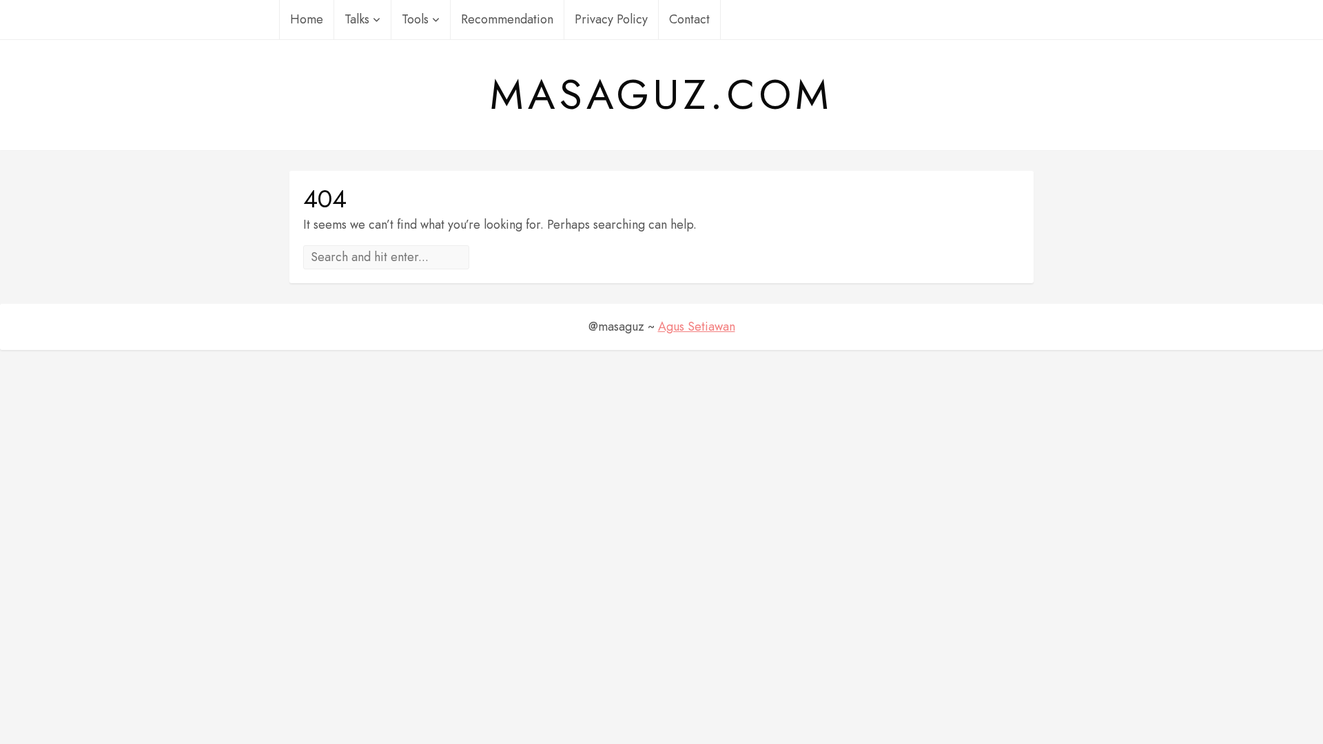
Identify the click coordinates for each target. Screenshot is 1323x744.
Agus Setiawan (696, 326)
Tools (415, 19)
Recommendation (507, 19)
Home (306, 19)
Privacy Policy (611, 19)
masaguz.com (661, 95)
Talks (357, 19)
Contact (689, 19)
